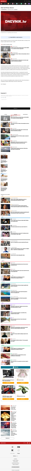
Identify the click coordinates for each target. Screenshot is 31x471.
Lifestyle (14, 3)
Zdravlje (23, 3)
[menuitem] (28, 1)
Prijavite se (15, 108)
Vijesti (2, 3)
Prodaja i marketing (15, 460)
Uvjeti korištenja (15, 461)
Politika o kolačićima (15, 464)
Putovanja (19, 3)
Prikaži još (7, 438)
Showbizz (10, 3)
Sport (6, 3)
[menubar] (28, 1)
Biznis (26, 3)
